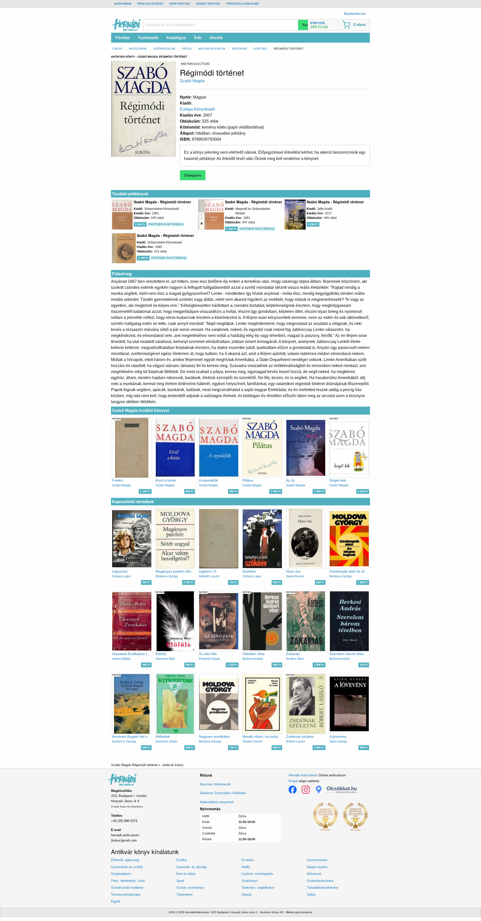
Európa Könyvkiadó (197, 109)
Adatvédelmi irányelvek (217, 802)
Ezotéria (248, 860)
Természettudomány (126, 894)
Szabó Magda (192, 81)
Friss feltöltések (150, 3)
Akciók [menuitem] (216, 38)
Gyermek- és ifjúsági (191, 867)
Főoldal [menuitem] (122, 38)
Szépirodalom (164, 48)
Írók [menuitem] (197, 38)
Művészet (314, 874)
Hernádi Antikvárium (303, 775)
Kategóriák (138, 48)
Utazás (247, 894)
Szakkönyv (250, 881)
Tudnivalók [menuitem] (148, 38)
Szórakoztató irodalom (127, 887)
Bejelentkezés (355, 14)
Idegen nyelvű (317, 867)
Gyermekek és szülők (127, 867)
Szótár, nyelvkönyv (190, 887)
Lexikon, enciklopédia (257, 874)
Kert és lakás (186, 874)
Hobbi (246, 867)
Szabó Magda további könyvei (140, 410)
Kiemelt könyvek (208, 3)
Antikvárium (122, 3)
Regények (239, 48)
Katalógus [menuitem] (176, 38)
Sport (180, 881)
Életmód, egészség (125, 860)
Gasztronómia (317, 860)
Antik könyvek (179, 3)
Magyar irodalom (211, 48)
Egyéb (115, 901)
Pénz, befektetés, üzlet (128, 881)
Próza (186, 48)
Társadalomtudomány (322, 887)
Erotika (181, 860)
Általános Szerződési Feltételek (223, 793)
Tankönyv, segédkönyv (258, 887)
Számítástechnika (320, 881)
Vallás (311, 894)
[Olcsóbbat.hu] (342, 789)
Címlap (117, 48)
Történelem (184, 894)
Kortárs (260, 48)
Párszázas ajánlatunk (242, 3)
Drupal (293, 781)
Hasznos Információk (215, 784)
